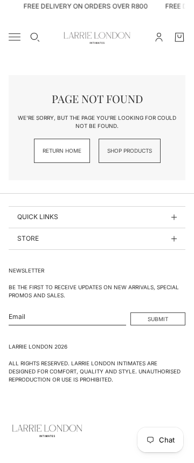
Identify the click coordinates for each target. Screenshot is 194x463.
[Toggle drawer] (14, 36)
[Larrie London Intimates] (97, 37)
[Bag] (179, 37)
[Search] (35, 37)
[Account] (159, 37)
